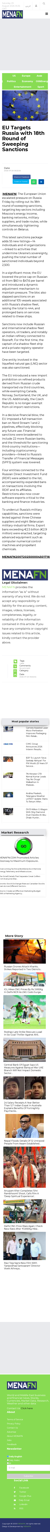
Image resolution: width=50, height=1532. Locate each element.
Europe (25, 75)
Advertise (11, 1432)
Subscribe (28, 1476)
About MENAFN (15, 1436)
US (10, 75)
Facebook (24, 1488)
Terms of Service (15, 1419)
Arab (39, 75)
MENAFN (9, 194)
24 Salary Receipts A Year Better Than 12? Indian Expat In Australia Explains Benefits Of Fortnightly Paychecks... (22, 1106)
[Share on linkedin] (41, 181)
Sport (39, 87)
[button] (36, 5)
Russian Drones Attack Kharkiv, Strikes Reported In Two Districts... (23, 968)
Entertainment (18, 87)
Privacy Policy (13, 1423)
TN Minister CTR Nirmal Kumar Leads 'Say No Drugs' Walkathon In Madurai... (36, 779)
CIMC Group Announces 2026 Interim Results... (34, 747)
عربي (28, 5)
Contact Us (12, 1428)
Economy (27, 81)
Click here (27, 1408)
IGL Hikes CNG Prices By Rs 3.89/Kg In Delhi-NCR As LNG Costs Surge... (23, 990)
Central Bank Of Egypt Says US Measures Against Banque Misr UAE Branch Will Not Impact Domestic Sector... (23, 1069)
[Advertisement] (25, 44)
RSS (21, 1508)
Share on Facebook (21, 177)
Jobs (9, 1440)
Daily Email (24, 1500)
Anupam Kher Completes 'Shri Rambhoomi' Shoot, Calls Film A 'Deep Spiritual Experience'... (21, 1193)
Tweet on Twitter (21, 181)
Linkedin (23, 1504)
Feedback (12, 1444)
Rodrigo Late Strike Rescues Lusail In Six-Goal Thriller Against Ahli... (23, 1033)
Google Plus (25, 1496)
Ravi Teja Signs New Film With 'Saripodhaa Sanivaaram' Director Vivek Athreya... (22, 1266)
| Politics (10, 81)
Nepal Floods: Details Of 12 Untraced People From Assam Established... (24, 1142)
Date (7, 168)
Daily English (15, 1456)
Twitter (22, 1492)
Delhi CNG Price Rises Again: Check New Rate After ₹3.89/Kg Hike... (23, 1227)
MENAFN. (22, 1524)
